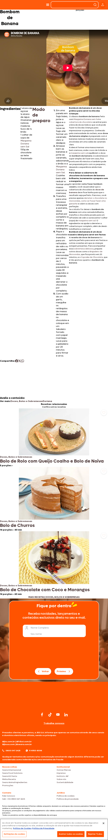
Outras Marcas (64, 770)
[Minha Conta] (103, 5)
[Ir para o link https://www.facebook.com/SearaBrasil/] (42, 714)
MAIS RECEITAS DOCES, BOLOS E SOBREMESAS (54, 597)
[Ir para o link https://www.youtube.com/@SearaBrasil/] (58, 714)
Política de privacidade (68, 799)
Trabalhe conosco (54, 723)
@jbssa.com (8, 744)
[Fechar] (103, 823)
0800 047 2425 (13, 750)
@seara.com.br (24, 744)
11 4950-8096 (35, 750)
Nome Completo (40, 627)
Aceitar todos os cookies (71, 834)
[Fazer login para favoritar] (104, 412)
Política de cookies (66, 796)
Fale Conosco (8, 796)
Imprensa (61, 773)
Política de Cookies (22, 828)
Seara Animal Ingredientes (14, 782)
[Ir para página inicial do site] (54, 706)
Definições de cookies (14, 834)
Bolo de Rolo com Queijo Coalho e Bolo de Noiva (52, 461)
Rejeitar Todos (95, 834)
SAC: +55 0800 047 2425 (13, 799)
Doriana (47, 401)
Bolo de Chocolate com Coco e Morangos (45, 590)
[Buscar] (95, 5)
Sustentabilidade (65, 782)
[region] (54, 829)
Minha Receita (9, 779)
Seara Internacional (11, 770)
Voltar (45, 671)
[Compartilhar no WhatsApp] (22, 360)
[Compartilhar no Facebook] (16, 360)
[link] (54, 437)
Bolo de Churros (17, 525)
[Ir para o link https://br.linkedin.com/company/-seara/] (66, 714)
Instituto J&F (62, 776)
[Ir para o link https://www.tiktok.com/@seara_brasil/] (50, 715)
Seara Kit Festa (9, 776)
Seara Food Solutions (12, 773)
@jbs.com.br (8, 741)
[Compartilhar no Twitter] (19, 360)
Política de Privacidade (43, 828)
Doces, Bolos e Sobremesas (27, 401)
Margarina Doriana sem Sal (26, 143)
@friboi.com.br (24, 741)
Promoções (7, 785)
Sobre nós (61, 779)
